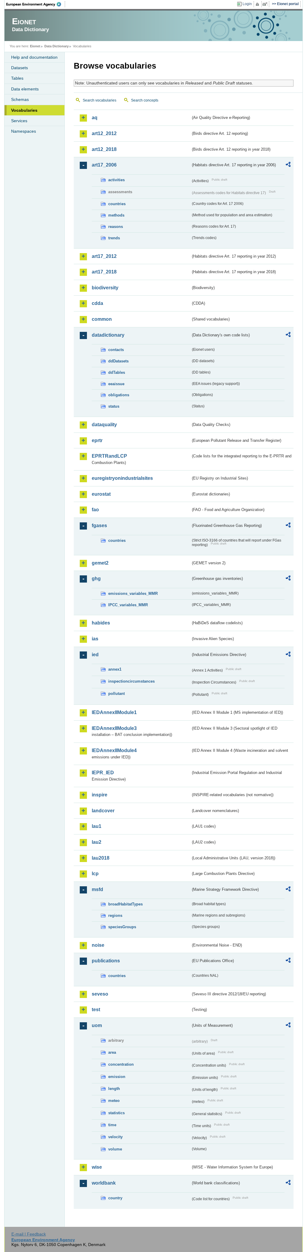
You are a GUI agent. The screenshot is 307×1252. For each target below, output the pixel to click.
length (114, 1088)
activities (116, 180)
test (96, 1009)
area (112, 1052)
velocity (115, 1137)
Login (247, 4)
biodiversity (105, 287)
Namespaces (23, 131)
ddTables (116, 372)
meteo (114, 1100)
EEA (35, 4)
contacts (116, 349)
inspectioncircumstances (131, 681)
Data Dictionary (56, 46)
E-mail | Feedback (28, 1234)
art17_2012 (104, 256)
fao (95, 509)
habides (101, 622)
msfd (97, 889)
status (113, 406)
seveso (100, 994)
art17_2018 (104, 271)
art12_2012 (104, 133)
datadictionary (108, 335)
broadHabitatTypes (125, 904)
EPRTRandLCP (109, 456)
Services (19, 120)
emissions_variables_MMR (133, 593)
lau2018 (100, 858)
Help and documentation (34, 57)
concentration (121, 1064)
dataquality (104, 424)
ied (95, 654)
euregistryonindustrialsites (122, 478)
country (115, 1198)
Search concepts (144, 100)
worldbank (104, 1183)
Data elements (25, 89)
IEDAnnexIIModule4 (114, 750)
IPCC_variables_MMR (128, 605)
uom (97, 1025)
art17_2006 (104, 164)
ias (95, 638)
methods (116, 215)
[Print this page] (258, 4)
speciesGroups (122, 927)
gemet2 (100, 562)
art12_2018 (104, 149)
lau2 (96, 842)
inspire (99, 794)
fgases (99, 525)
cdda (97, 303)
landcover (103, 810)
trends (114, 238)
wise (97, 1167)
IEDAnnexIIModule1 (114, 712)
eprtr (97, 440)
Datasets (19, 67)
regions (115, 915)
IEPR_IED (103, 772)
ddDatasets (118, 361)
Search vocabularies (99, 100)
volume (115, 1149)
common (102, 319)
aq (94, 117)
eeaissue (116, 384)
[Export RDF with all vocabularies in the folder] (288, 165)
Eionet (35, 46)
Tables (17, 78)
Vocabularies (24, 110)
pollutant (116, 693)
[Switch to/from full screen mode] (266, 4)
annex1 (114, 669)
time (112, 1125)
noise (98, 945)
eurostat (101, 494)
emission (116, 1076)
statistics (116, 1113)
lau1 (96, 826)
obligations (118, 395)
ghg (96, 578)
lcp (95, 873)
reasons (115, 226)
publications (106, 960)
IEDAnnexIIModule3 (114, 728)
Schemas (20, 99)
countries (117, 204)
